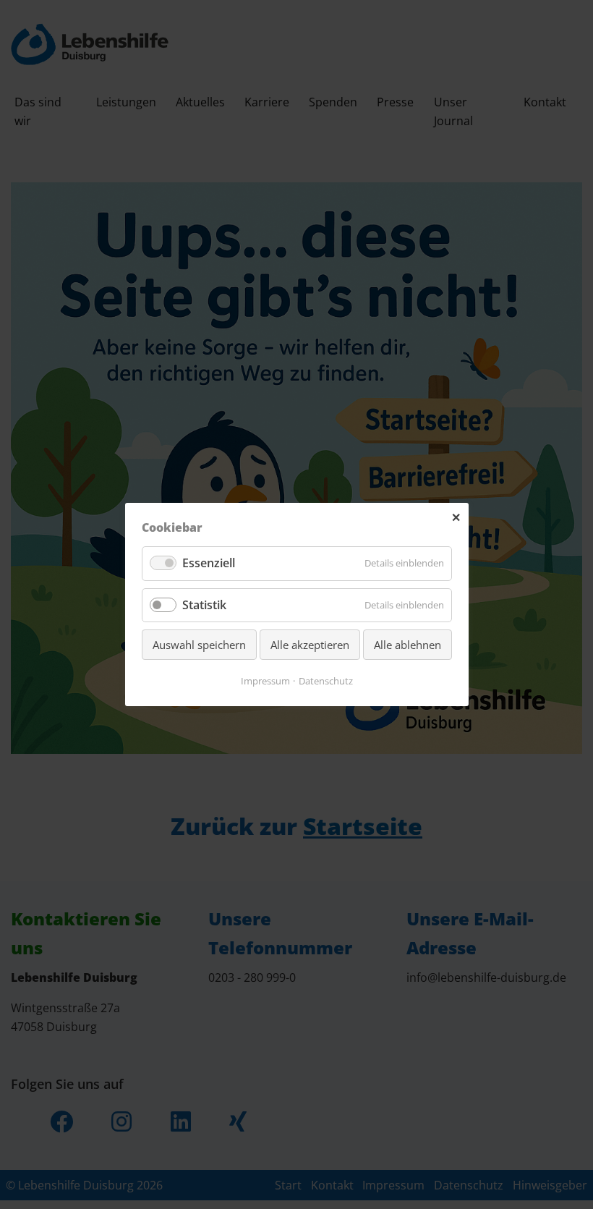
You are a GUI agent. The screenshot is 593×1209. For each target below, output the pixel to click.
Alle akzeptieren (309, 644)
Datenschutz (326, 680)
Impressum (265, 680)
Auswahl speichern (199, 644)
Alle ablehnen (407, 644)
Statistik (204, 605)
